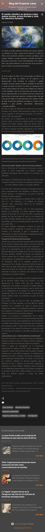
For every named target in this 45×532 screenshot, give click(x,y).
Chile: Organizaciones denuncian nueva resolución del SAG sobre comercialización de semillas (19, 464)
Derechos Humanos (22, 407)
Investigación (32, 416)
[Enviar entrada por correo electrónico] (3, 403)
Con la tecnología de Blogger (24, 524)
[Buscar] (42, 4)
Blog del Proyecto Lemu (22, 3)
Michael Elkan (27, 528)
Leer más (39, 456)
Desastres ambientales (10, 412)
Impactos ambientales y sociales (14, 416)
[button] (42, 14)
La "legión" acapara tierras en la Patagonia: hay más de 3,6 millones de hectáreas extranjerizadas (18, 494)
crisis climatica (8, 407)
